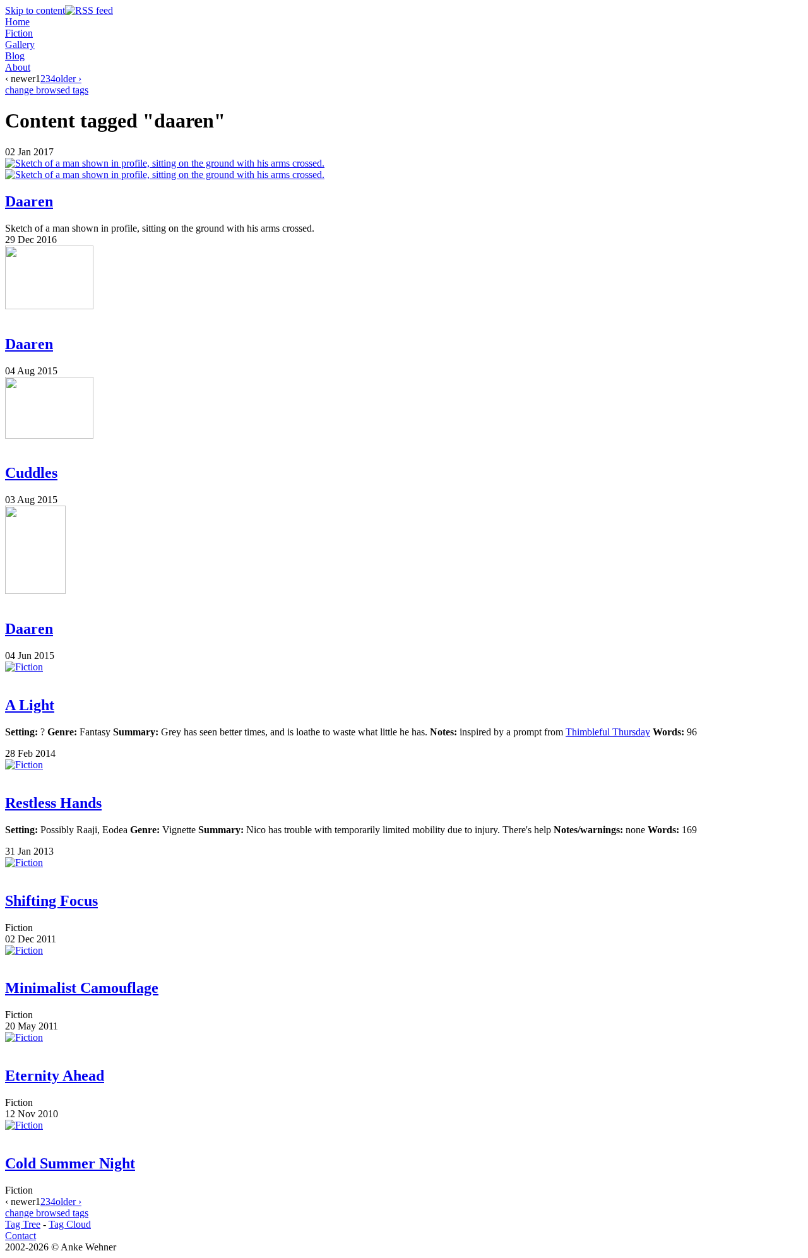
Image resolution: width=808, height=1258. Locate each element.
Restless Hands (53, 803)
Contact (20, 1235)
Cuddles (31, 473)
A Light (29, 705)
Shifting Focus (51, 901)
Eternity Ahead (54, 1075)
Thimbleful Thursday (608, 732)
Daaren (29, 201)
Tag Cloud (70, 1224)
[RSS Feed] (89, 10)
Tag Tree (22, 1224)
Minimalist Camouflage (81, 988)
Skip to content (35, 10)
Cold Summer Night (70, 1163)
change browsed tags (46, 90)
